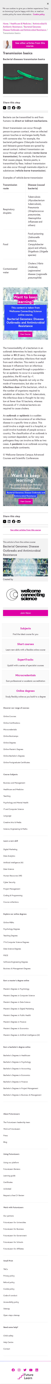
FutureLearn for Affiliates (13, 1249)
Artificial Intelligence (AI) (13, 862)
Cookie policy (8, 1289)
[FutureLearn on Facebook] (13, 1370)
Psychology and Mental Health (15, 802)
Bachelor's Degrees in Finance (15, 1082)
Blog (5, 1142)
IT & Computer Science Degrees (16, 942)
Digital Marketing (10, 849)
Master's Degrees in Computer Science (19, 995)
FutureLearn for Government (15, 1235)
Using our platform (11, 1162)
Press (5, 1135)
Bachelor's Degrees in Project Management (20, 1088)
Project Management (11, 889)
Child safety (8, 1335)
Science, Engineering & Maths (15, 829)
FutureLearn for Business (13, 1229)
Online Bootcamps (10, 736)
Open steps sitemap (11, 1315)
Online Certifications (11, 723)
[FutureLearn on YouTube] (31, 1370)
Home (5, 23)
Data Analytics (9, 856)
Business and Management (14, 783)
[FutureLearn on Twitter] (25, 1370)
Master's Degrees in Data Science (16, 1002)
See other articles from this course (25, 530)
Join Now (25, 613)
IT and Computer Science (13, 809)
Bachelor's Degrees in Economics (16, 1075)
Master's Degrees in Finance (14, 1022)
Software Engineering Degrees (15, 962)
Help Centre (8, 1342)
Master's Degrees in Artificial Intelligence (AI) (21, 1035)
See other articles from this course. (30, 44)
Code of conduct (10, 1295)
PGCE (5, 955)
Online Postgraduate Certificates (16, 762)
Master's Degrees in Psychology (16, 989)
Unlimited (7, 1189)
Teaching (6, 796)
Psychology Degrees (11, 929)
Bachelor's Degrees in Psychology (17, 1062)
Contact (6, 1349)
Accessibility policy (11, 1302)
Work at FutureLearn (11, 1129)
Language (7, 816)
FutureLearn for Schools (13, 1242)
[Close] (48, 4)
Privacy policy (9, 1276)
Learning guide (9, 1175)
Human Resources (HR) (12, 876)
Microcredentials (10, 729)
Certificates (8, 1182)
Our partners (8, 1216)
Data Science (8, 869)
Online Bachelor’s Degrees (14, 756)
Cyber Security (9, 882)
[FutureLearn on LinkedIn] (37, 1370)
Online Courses (9, 716)
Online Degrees (9, 743)
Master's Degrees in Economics (16, 1028)
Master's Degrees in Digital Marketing (18, 1009)
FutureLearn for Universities (14, 1222)
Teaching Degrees (10, 935)
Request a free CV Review (13, 1195)
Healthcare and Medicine (13, 789)
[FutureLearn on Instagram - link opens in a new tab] (19, 1370)
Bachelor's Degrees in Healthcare (16, 1055)
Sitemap (6, 1308)
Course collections (11, 902)
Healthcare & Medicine (20, 23)
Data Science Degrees (12, 949)
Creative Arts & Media (12, 822)
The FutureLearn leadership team (16, 1122)
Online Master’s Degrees (13, 749)
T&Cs (5, 1269)
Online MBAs (8, 922)
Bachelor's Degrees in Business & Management (22, 1095)
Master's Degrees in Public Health (17, 1015)
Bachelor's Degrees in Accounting (17, 1068)
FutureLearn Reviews (11, 1169)
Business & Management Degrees (17, 968)
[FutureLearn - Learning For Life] (25, 1376)
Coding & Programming (12, 895)
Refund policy (9, 1282)
